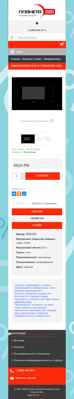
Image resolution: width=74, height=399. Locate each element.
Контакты (19, 347)
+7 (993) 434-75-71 (37, 30)
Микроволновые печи (55, 58)
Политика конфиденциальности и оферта (38, 360)
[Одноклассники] (19, 194)
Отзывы (37, 225)
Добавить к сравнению (44, 203)
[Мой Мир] (24, 194)
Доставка (19, 340)
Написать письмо (25, 377)
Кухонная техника (31, 58)
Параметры (37, 218)
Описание (37, 211)
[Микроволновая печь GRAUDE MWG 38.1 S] (27, 139)
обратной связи (23, 301)
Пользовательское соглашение (32, 353)
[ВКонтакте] (14, 194)
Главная (15, 58)
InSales (42, 394)
